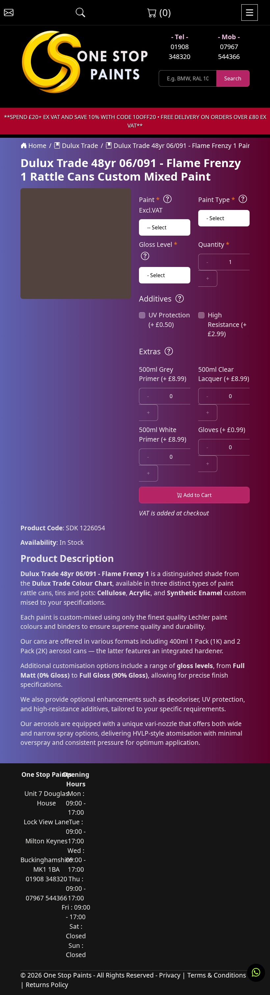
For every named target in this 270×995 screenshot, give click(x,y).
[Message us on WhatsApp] (256, 973)
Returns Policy (47, 984)
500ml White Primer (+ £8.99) (162, 434)
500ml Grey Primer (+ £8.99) (162, 374)
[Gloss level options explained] (145, 256)
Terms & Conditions (216, 975)
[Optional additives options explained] (180, 298)
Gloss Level (158, 244)
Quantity (214, 244)
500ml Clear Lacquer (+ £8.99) (223, 374)
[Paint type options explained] (243, 199)
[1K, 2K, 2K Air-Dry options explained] (167, 199)
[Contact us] (9, 13)
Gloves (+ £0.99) (221, 429)
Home (36, 145)
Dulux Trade (79, 145)
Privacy (169, 975)
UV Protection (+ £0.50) (169, 319)
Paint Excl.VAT (151, 205)
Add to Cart (197, 495)
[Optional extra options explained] (169, 351)
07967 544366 (229, 51)
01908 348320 (179, 51)
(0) (164, 12)
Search (232, 78)
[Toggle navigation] (249, 12)
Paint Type (216, 199)
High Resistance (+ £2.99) (227, 324)
